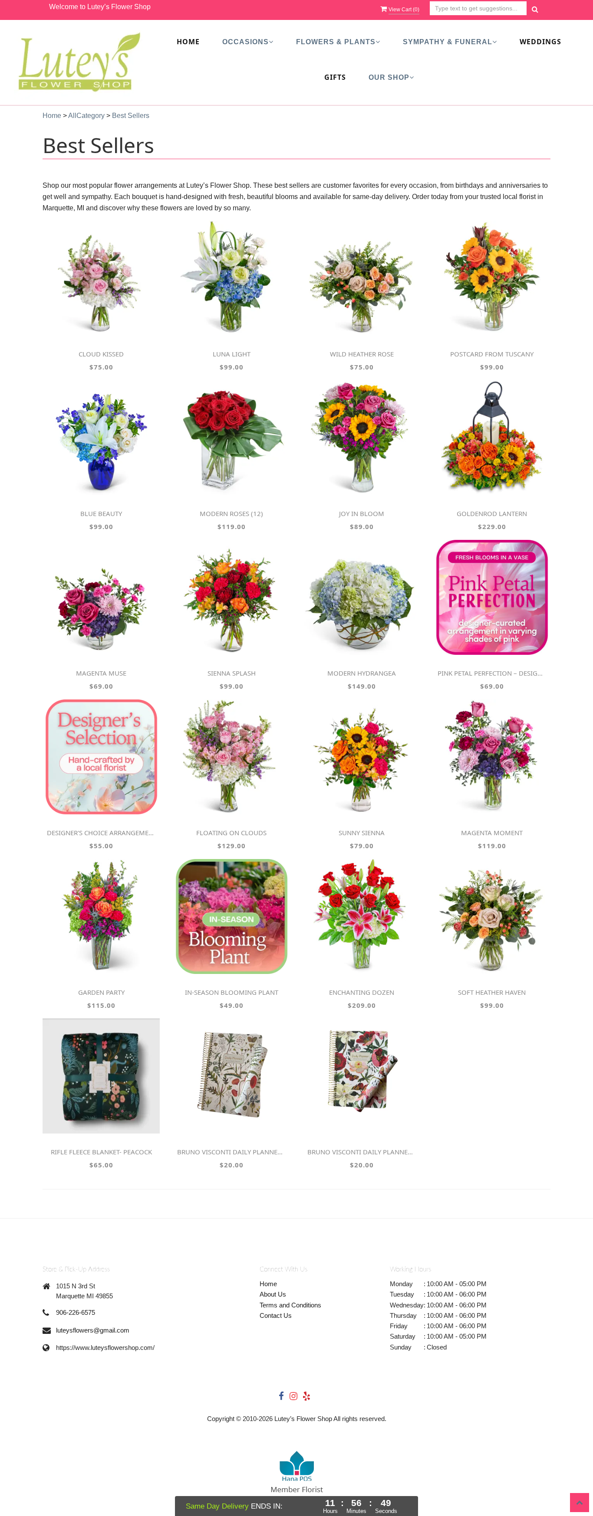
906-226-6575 (75, 1312)
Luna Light (231, 354)
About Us (273, 1294)
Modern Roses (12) (231, 513)
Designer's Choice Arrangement (101, 832)
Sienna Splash (232, 673)
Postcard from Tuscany (492, 354)
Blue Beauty (101, 513)
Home (188, 41)
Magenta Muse (101, 673)
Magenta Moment (492, 832)
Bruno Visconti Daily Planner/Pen (231, 1151)
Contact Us (276, 1315)
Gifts (335, 77)
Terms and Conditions (290, 1305)
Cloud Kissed (101, 354)
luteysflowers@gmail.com (92, 1330)
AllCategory (86, 115)
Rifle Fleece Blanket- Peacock (101, 1151)
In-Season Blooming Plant (231, 992)
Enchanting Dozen (361, 992)
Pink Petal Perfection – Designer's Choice (492, 673)
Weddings (540, 41)
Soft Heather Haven (492, 992)
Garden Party (101, 992)
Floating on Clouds (231, 832)
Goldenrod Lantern (492, 513)
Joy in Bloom (361, 513)
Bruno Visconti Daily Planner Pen (361, 1151)
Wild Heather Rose (362, 354)
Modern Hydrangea (361, 673)
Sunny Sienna (362, 832)
